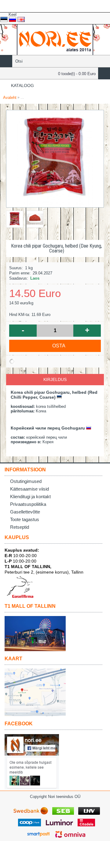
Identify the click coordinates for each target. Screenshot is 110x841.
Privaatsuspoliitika (28, 504)
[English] (21, 19)
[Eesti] (4, 19)
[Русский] (12, 19)
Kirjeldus (55, 379)
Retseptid (19, 527)
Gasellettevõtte (25, 511)
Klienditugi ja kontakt (30, 496)
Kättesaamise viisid (29, 488)
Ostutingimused (26, 481)
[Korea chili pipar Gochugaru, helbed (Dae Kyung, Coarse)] (16, 218)
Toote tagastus (24, 519)
